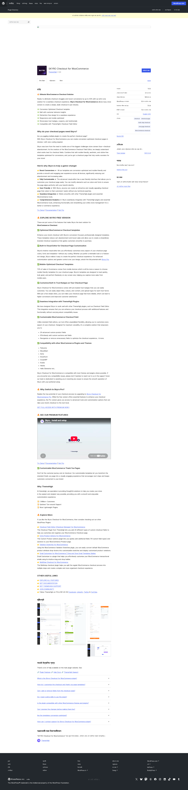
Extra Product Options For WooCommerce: (55, 536)
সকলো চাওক (147, 153)
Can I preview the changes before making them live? (56, 709)
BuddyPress (152, 770)
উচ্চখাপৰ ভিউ (120, 136)
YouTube (94, 592)
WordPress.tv (83, 770)
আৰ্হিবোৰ (45, 770)
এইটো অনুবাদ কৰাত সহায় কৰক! (109, 15)
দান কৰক (115, 767)
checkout (137, 118)
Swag (115, 770)
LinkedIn (80, 592)
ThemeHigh (53, 72)
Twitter (86, 592)
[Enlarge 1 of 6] (58, 606)
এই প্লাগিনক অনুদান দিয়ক (123, 186)
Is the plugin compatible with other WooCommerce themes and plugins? (63, 703)
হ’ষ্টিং (9, 767)
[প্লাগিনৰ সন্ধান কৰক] (29, 22)
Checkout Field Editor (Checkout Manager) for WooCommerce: (62, 527)
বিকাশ (61, 81)
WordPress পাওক (178, 3)
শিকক (79, 761)
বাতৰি (9, 764)
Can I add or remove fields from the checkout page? (56, 691)
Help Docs (57, 672)
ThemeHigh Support (71, 672)
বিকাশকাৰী (80, 767)
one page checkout (144, 126)
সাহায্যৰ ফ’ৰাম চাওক (122, 170)
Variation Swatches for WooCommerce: (54, 545)
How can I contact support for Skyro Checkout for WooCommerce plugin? (64, 722)
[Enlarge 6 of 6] (108, 646)
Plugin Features (45, 672)
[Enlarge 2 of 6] (58, 620)
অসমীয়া (28, 779)
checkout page (145, 118)
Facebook (72, 592)
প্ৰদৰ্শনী (44, 761)
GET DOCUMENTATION (48, 583)
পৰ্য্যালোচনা (52, 81)
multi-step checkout (144, 122)
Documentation (51, 210)
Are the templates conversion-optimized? (52, 715)
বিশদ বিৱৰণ (42, 81)
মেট (148, 764)
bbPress (150, 767)
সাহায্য (149, 81)
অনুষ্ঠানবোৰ (114, 764)
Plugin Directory (13, 10)
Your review (121, 153)
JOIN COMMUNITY (47, 589)
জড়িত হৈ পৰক (115, 761)
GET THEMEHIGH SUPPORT (50, 586)
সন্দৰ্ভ (9, 761)
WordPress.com (153, 761)
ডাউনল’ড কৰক (146, 70)
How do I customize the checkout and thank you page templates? (61, 685)
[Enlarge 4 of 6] (83, 606)
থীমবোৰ (44, 764)
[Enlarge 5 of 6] (108, 606)
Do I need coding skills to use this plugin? (52, 697)
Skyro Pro (105, 259)
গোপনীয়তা (10, 770)
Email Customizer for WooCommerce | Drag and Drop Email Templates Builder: (68, 553)
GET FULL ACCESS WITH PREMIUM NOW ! (53, 407)
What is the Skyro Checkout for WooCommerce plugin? (57, 678)
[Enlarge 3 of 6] (58, 634)
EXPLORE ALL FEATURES (49, 580)
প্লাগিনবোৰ (45, 767)
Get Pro (61, 210)
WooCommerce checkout (142, 130)
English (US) (147, 114)
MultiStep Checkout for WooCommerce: (54, 562)
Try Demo (40, 210)
